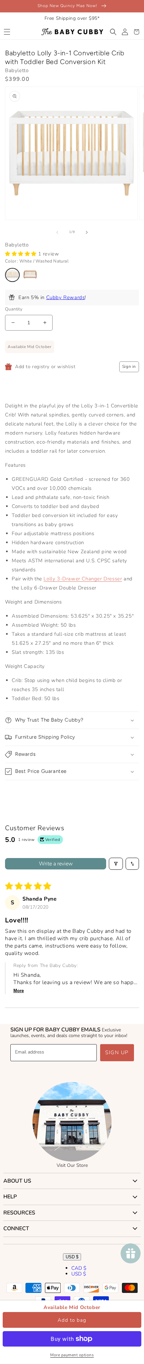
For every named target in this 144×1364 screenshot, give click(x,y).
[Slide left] (57, 232)
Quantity (13, 309)
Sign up (117, 1052)
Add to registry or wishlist (45, 366)
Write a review (56, 863)
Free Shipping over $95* (72, 18)
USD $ (72, 1256)
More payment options (72, 1355)
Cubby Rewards (65, 297)
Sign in (129, 366)
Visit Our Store (72, 1165)
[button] (7, 31)
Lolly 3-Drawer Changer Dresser (83, 578)
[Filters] (116, 864)
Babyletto (16, 70)
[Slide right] (86, 232)
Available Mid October (72, 1307)
